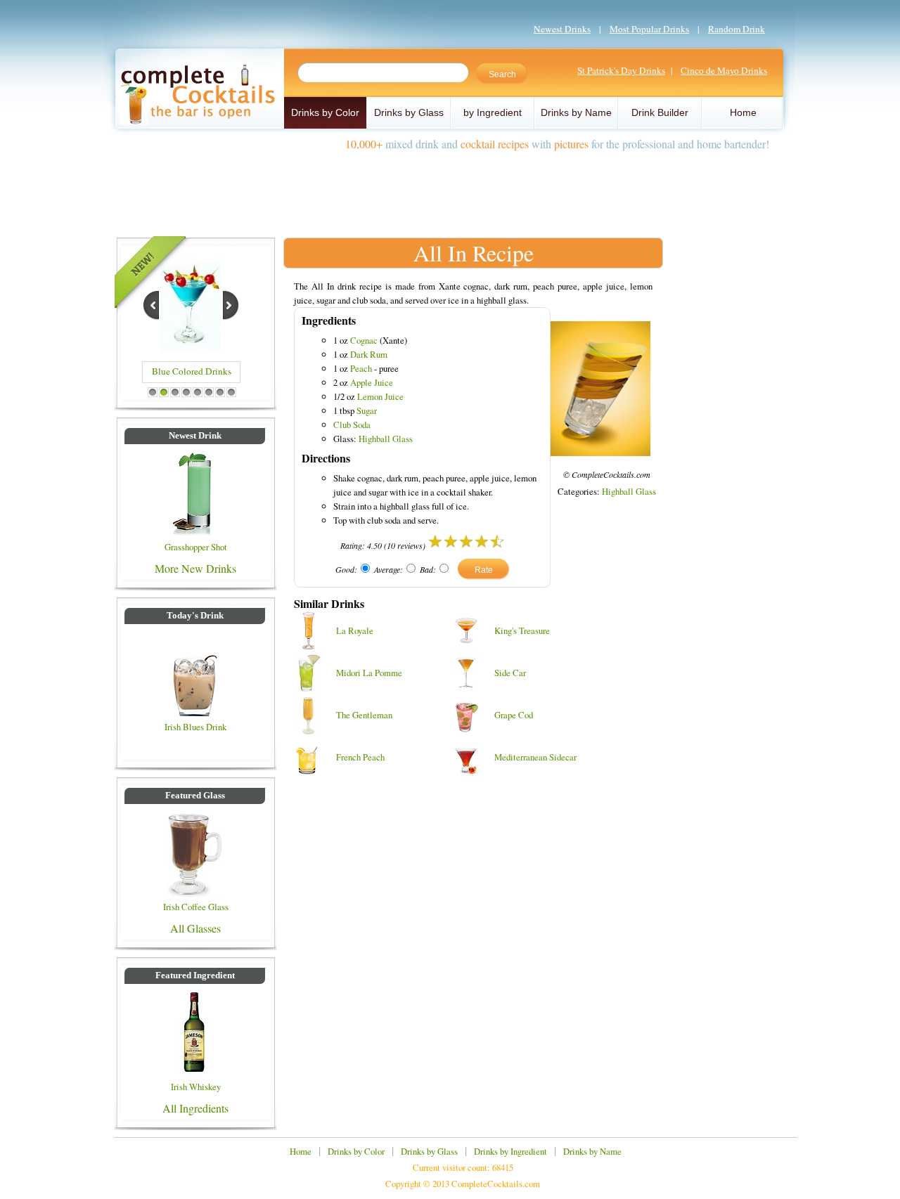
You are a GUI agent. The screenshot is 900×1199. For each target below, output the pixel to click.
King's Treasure (522, 630)
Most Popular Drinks (649, 28)
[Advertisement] (450, 188)
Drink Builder (659, 112)
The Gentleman (364, 714)
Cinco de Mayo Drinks (724, 70)
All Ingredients (195, 1108)
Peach (361, 368)
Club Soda (352, 424)
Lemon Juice (380, 396)
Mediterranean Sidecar (535, 757)
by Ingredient (492, 112)
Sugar (366, 410)
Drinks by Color (325, 112)
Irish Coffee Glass (196, 906)
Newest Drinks (562, 28)
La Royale (354, 630)
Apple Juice (371, 382)
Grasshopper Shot (196, 546)
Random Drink (736, 28)
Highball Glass (386, 438)
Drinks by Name (576, 112)
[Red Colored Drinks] (190, 349)
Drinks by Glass (409, 112)
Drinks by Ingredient (510, 1151)
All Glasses (195, 928)
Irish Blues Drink (195, 726)
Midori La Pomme (369, 672)
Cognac (364, 340)
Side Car (510, 672)
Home (743, 112)
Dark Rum (368, 354)
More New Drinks (195, 568)
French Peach (360, 757)
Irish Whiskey (196, 1086)
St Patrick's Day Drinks (621, 70)
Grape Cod (513, 714)
